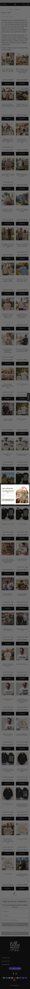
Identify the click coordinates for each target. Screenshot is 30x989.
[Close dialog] (28, 485)
